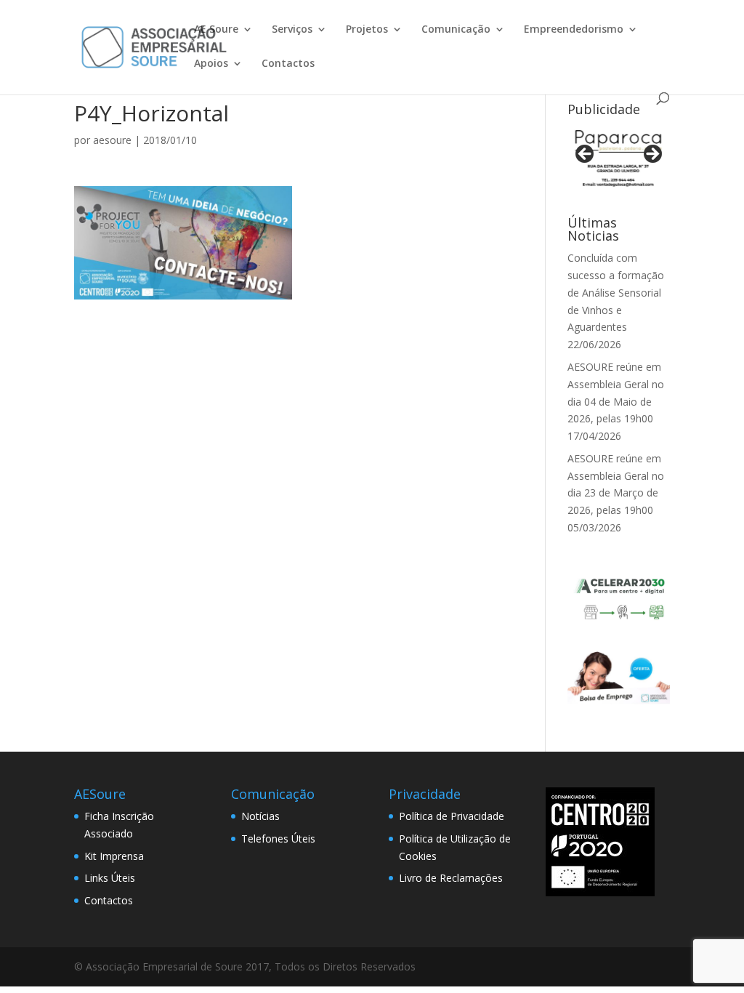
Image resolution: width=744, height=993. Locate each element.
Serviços (292, 30)
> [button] (652, 155)
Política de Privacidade (451, 816)
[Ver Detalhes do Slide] (618, 158)
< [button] (586, 155)
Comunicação (455, 30)
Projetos (367, 30)
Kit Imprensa (114, 856)
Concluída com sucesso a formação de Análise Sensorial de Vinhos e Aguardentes (615, 292)
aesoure (112, 140)
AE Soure (216, 30)
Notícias (260, 816)
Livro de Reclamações (451, 878)
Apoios (211, 64)
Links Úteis (109, 878)
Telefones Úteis (278, 838)
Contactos (288, 64)
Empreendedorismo (573, 30)
